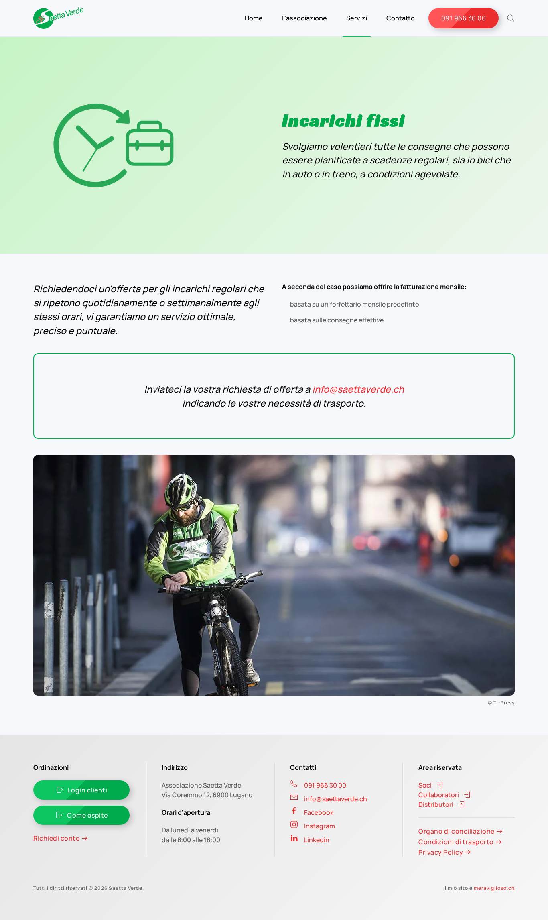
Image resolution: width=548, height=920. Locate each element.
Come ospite (87, 815)
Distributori (435, 804)
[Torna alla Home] (58, 18)
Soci (425, 785)
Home (254, 18)
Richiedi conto (56, 838)
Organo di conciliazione (456, 831)
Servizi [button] (356, 18)
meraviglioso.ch (494, 888)
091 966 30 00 (463, 18)
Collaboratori (438, 794)
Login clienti (88, 790)
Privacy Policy (440, 852)
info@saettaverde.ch (358, 389)
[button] (511, 18)
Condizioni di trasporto (456, 841)
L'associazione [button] (304, 18)
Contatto (400, 18)
